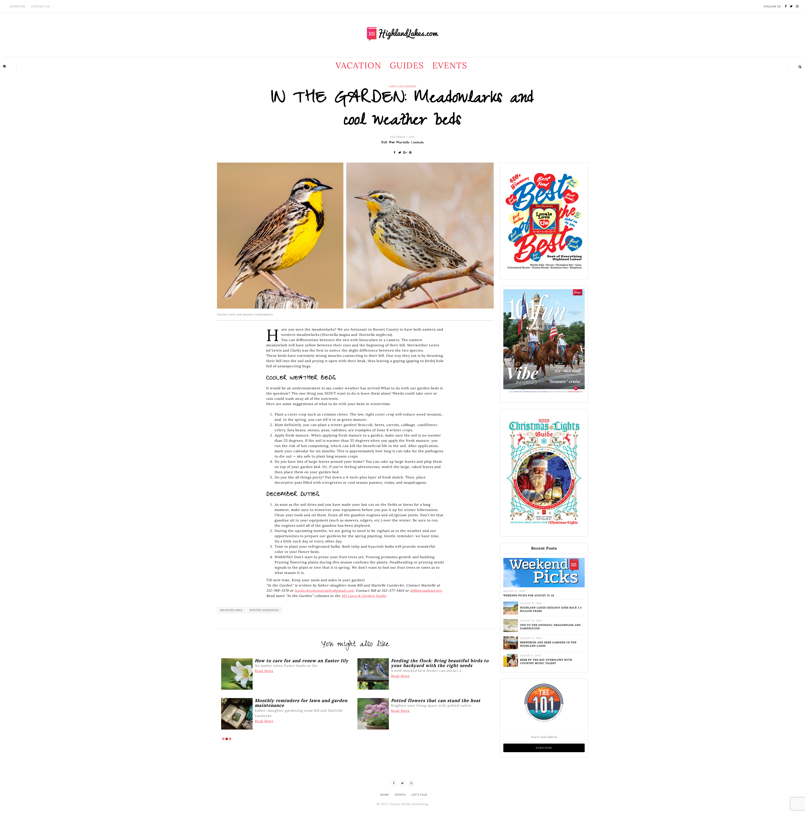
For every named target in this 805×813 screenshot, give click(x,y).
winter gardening (264, 610)
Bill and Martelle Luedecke (402, 143)
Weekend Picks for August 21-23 (528, 595)
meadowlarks (231, 610)
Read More (264, 671)
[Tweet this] (399, 152)
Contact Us (40, 6)
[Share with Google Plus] (405, 152)
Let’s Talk (419, 794)
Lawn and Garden (402, 86)
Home (384, 794)
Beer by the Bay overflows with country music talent (546, 661)
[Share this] (394, 152)
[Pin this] (410, 152)
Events (449, 65)
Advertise (17, 6)
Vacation (358, 65)
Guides (407, 65)
